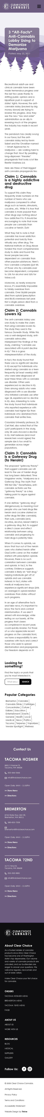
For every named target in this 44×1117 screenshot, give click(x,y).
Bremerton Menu (13, 1001)
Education (20, 710)
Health (19, 717)
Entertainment (13, 713)
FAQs (7, 1010)
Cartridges (29, 704)
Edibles (9, 710)
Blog (7, 1044)
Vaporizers (32, 723)
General (10, 717)
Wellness (29, 726)
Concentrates (13, 707)
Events (25, 713)
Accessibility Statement (15, 1106)
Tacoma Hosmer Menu (16, 996)
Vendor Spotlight (14, 726)
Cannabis (23, 701)
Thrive (24, 1112)
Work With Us (11, 1029)
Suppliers (9, 1053)
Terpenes (20, 723)
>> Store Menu (11, 791)
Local (27, 717)
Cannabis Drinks (14, 704)
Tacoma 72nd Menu (15, 1005)
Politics (27, 720)
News (19, 720)
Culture (25, 707)
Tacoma (10, 723)
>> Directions (10, 796)
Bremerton (11, 701)
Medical (10, 720)
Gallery (9, 1058)
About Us (9, 1024)
